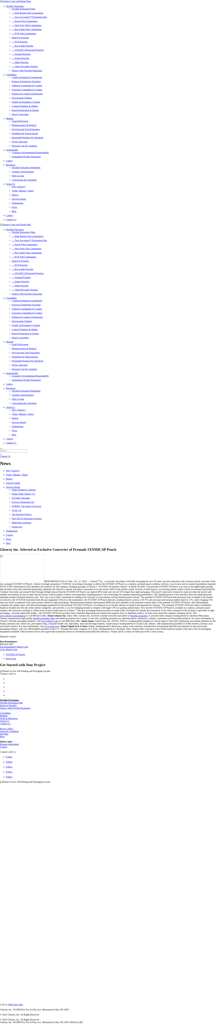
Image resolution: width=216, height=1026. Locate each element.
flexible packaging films (44, 618)
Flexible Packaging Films (23, 9)
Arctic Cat (16, 510)
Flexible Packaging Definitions (26, 167)
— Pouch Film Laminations (24, 21)
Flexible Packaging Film (11, 703)
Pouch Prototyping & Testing (25, 110)
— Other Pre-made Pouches (25, 66)
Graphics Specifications (23, 171)
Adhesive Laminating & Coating (27, 85)
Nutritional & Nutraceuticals (25, 133)
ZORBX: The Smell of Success (26, 506)
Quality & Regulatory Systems (26, 102)
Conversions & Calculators (24, 180)
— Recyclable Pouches (22, 46)
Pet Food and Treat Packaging (26, 129)
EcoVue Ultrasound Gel (23, 502)
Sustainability (12, 150)
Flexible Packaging (15, 6)
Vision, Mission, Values (23, 191)
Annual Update (13, 483)
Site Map (4, 734)
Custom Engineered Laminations (27, 77)
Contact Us (11, 219)
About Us (10, 184)
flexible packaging (139, 615)
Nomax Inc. (17, 527)
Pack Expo (11, 658)
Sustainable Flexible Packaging (26, 156)
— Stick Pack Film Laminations (26, 25)
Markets (9, 118)
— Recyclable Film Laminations (27, 29)
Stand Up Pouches (20, 37)
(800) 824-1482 (15, 1004)
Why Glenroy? (19, 186)
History (15, 195)
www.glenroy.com (49, 621)
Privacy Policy (7, 728)
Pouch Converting (20, 114)
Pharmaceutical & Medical (24, 125)
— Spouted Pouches (21, 54)
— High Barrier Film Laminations (27, 13)
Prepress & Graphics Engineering (27, 94)
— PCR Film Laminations (24, 33)
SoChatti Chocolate (21, 498)
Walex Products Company (24, 490)
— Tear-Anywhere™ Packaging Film (29, 17)
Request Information (9, 744)
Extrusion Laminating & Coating (27, 89)
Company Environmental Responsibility (30, 152)
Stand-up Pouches (8, 705)
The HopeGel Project (22, 514)
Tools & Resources (9, 718)
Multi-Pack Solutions (21, 522)
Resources (10, 165)
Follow (9, 757)
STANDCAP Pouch (15, 654)
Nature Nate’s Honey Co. (23, 494)
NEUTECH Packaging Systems (27, 518)
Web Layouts (18, 176)
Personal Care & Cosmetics (24, 146)
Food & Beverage (20, 121)
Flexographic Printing (22, 98)
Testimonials (17, 203)
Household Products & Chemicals (27, 137)
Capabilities (11, 74)
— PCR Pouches (20, 42)
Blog (14, 211)
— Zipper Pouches (20, 58)
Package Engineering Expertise (26, 81)
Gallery (9, 161)
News (14, 207)
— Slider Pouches (20, 62)
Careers (9, 215)
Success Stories (19, 199)
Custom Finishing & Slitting (25, 106)
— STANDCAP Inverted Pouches (28, 50)
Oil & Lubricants (19, 141)
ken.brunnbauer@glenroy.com (14, 647)
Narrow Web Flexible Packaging (27, 70)
